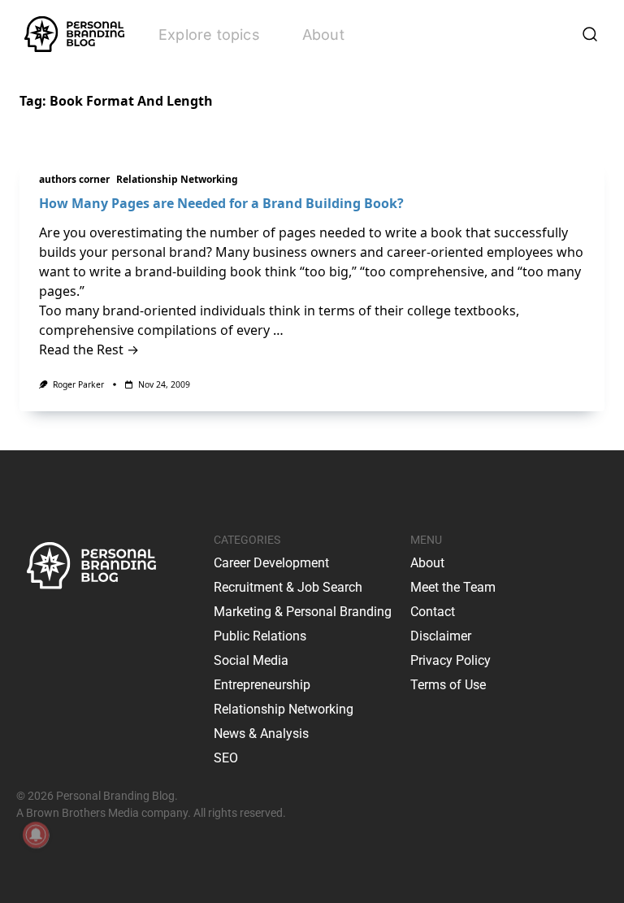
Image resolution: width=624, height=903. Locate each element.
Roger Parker (78, 384)
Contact (432, 611)
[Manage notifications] (36, 835)
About (323, 34)
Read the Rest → (89, 349)
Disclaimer (440, 636)
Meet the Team (453, 587)
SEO (226, 758)
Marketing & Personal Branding (303, 611)
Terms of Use (448, 684)
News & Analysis (261, 733)
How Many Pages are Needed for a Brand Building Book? (221, 203)
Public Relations (260, 636)
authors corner (74, 179)
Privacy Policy (450, 660)
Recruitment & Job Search (288, 587)
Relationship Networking (177, 179)
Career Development (271, 563)
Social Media (251, 660)
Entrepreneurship (262, 684)
